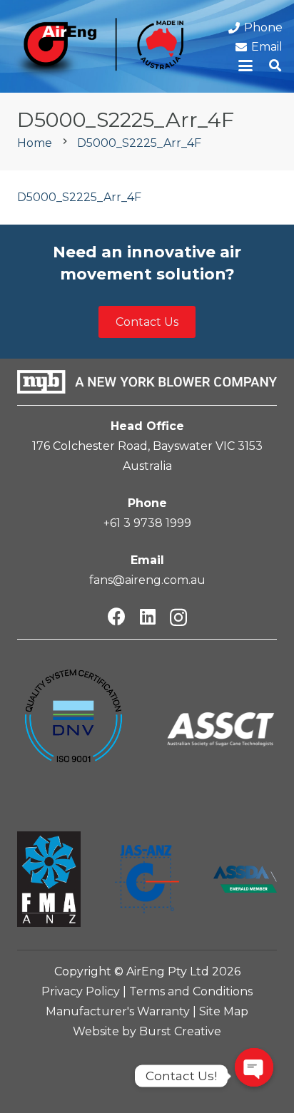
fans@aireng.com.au (147, 580)
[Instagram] (178, 617)
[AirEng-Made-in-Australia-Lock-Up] (97, 50)
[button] (246, 65)
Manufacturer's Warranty (118, 1011)
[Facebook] (117, 616)
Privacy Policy (80, 991)
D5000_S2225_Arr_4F (79, 197)
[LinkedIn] (148, 616)
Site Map (223, 1011)
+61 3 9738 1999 (147, 523)
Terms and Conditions (191, 991)
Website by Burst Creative (147, 1031)
